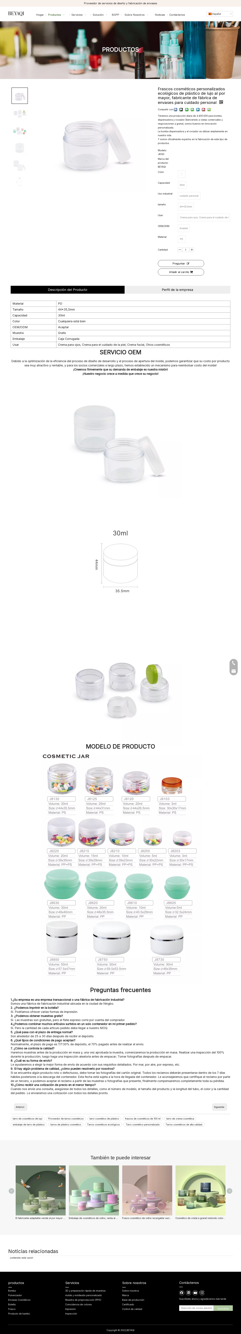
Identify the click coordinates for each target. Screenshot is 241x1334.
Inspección (71, 1313)
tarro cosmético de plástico (104, 1118)
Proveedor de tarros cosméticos (66, 1118)
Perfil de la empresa (177, 290)
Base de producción (133, 1299)
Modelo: (162, 150)
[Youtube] (195, 1292)
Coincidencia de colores (78, 1304)
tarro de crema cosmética (180, 1118)
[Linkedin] (188, 1292)
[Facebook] (181, 1292)
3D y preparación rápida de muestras (85, 1290)
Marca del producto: (163, 160)
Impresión (70, 1309)
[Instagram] (201, 1292)
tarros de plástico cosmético (65, 1124)
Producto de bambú (19, 1313)
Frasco (12, 1309)
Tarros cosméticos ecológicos (103, 1124)
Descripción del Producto (67, 290)
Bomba (12, 1290)
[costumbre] (181, 174)
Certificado (128, 1304)
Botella (12, 1304)
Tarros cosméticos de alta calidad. (184, 1124)
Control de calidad (132, 1309)
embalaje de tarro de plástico (29, 1124)
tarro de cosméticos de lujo (27, 1118)
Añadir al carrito (179, 272)
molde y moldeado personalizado (83, 1295)
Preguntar (178, 263)
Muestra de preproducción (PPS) (83, 1299)
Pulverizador (15, 1295)
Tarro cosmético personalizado (143, 1124)
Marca (125, 1295)
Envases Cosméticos (19, 1299)
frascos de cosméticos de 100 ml (143, 1118)
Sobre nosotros (130, 1290)
